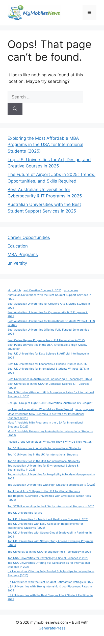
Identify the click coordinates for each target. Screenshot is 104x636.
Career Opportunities (29, 237)
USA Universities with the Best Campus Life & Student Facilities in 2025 (50, 597)
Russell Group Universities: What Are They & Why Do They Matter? (50, 441)
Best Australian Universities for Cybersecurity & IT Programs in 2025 (48, 314)
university (17, 263)
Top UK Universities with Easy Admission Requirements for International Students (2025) (45, 525)
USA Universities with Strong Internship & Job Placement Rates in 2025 (50, 588)
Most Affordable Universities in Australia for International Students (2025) (50, 433)
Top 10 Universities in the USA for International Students (44, 461)
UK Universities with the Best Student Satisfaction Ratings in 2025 (50, 582)
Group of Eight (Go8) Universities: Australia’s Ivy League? (55, 403)
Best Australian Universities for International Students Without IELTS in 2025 (51, 323)
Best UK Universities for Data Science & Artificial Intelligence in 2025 (48, 355)
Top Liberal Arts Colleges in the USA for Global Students (44, 491)
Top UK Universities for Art (25, 512)
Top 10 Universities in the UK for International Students (43, 454)
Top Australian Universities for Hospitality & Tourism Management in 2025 (51, 476)
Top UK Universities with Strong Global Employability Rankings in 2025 (50, 534)
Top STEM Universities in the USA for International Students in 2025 (51, 506)
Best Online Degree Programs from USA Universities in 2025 (46, 340)
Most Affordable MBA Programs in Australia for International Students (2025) (46, 416)
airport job (14, 290)
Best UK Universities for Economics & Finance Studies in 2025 (47, 364)
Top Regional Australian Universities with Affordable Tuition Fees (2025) (49, 498)
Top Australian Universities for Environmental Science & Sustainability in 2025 (43, 467)
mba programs (84, 409)
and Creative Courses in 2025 (42, 290)
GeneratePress (52, 628)
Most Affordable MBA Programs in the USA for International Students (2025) (45, 424)
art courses (71, 290)
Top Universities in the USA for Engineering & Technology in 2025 (49, 551)
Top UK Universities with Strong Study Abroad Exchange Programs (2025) (50, 543)
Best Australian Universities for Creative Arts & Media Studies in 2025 (49, 305)
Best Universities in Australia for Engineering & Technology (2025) (50, 379)
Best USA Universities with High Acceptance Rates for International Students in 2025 (51, 394)
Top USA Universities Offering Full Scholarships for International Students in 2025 (49, 565)
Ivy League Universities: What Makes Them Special (40, 409)
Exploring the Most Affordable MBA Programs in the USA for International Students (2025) (45, 145)
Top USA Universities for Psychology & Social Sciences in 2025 (48, 558)
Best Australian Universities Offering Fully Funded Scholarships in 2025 (50, 331)
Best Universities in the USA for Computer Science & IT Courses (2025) (48, 386)
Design (12, 403)
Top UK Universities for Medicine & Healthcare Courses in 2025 (48, 519)
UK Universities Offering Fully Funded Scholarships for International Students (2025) (51, 573)
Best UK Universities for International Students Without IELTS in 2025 (48, 370)
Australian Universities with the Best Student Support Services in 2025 (49, 297)
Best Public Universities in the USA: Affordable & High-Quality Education (47, 346)
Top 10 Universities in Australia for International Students (44, 448)
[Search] (15, 109)
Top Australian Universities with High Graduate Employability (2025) (51, 484)
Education (18, 246)
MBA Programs (23, 254)
